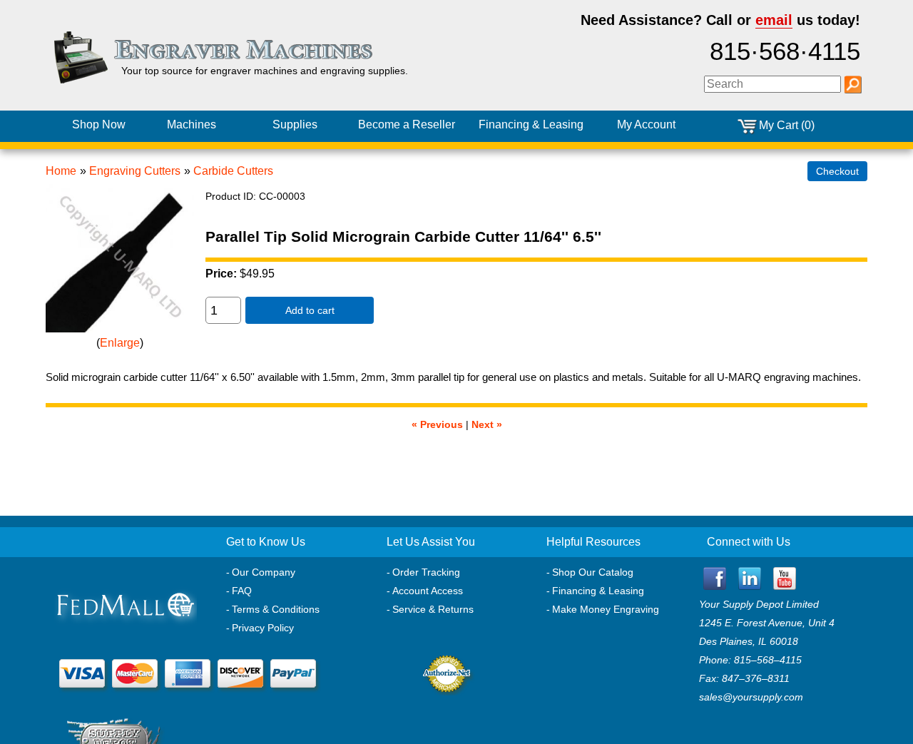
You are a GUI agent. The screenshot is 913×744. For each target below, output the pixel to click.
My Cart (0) (787, 125)
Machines (191, 124)
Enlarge (120, 343)
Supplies (294, 124)
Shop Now (99, 124)
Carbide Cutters (233, 171)
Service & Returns (433, 609)
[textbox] (772, 84)
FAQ (242, 590)
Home (61, 171)
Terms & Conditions (276, 609)
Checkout (837, 171)
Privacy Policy (263, 627)
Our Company (263, 572)
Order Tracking (426, 572)
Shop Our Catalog (592, 572)
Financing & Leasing (598, 590)
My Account (646, 124)
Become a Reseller (406, 124)
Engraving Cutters (134, 171)
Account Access (427, 590)
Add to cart (310, 310)
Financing (531, 124)
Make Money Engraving (605, 609)
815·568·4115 (785, 51)
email (773, 20)
